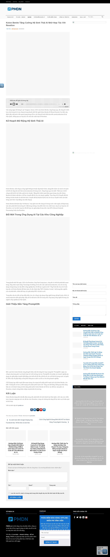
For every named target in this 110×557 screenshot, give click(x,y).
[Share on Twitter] (34, 409)
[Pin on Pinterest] (41, 409)
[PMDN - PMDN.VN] (14, 9)
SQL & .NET (83, 17)
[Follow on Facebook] (75, 517)
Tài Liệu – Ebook (20, 17)
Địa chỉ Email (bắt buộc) (80, 290)
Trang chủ (10, 17)
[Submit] (102, 17)
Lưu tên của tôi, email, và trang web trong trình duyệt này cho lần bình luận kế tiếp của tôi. (37, 493)
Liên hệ (15, 1)
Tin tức (20, 415)
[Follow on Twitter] (77, 517)
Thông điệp (76, 304)
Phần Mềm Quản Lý (39, 17)
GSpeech (66, 106)
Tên (9, 485)
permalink (32, 415)
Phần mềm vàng (52, 17)
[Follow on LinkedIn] (83, 517)
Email (31, 485)
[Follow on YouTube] (86, 517)
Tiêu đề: (75, 297)
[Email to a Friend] (37, 409)
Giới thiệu (8, 1)
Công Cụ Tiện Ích (64, 17)
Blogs (29, 17)
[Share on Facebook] (31, 409)
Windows (74, 17)
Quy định (21, 1)
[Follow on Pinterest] (80, 517)
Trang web (52, 485)
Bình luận (11, 470)
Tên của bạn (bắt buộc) (79, 284)
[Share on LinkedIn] (44, 409)
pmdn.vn (20, 405)
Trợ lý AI (27, 1)
